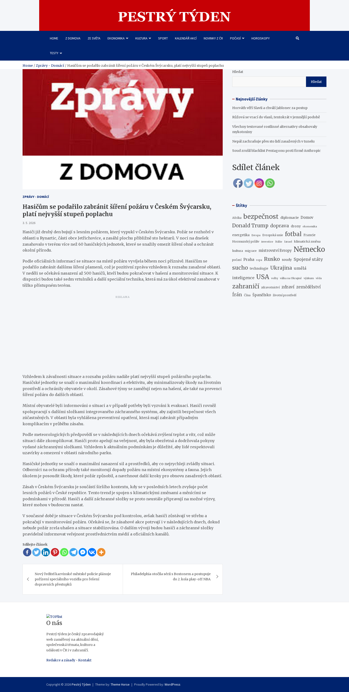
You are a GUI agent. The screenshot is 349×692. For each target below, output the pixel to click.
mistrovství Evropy (275, 250)
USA (262, 277)
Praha (248, 259)
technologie (259, 269)
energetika (241, 235)
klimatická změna (307, 241)
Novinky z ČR (213, 38)
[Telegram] (73, 552)
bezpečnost (260, 216)
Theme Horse (120, 684)
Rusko (272, 259)
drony (296, 226)
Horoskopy (260, 38)
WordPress (172, 684)
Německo (309, 249)
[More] (101, 552)
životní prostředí (284, 295)
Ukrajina (281, 268)
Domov (307, 217)
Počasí (235, 38)
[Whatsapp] (64, 552)
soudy (287, 260)
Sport (163, 38)
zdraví (288, 287)
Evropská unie (272, 235)
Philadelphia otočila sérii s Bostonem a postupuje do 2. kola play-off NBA (171, 576)
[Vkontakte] (92, 552)
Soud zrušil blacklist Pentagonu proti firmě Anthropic (276, 150)
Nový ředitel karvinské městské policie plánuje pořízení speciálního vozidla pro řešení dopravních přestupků (73, 579)
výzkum (309, 278)
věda (319, 278)
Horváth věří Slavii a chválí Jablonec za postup (269, 108)
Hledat (237, 72)
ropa (259, 260)
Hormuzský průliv (245, 241)
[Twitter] (36, 552)
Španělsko (261, 295)
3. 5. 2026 (29, 223)
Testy (54, 53)
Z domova (72, 38)
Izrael (288, 241)
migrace (251, 251)
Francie (309, 235)
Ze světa (94, 38)
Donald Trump (250, 225)
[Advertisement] (122, 334)
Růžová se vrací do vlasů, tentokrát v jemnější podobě (276, 117)
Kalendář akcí (186, 38)
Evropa (255, 235)
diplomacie (289, 217)
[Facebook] (27, 552)
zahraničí (245, 286)
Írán (237, 294)
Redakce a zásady (60, 660)
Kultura (141, 38)
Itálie (278, 241)
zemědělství (308, 287)
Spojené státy (308, 259)
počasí (236, 260)
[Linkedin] (46, 552)
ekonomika (310, 226)
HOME (54, 38)
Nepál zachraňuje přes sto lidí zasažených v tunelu (273, 141)
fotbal (293, 234)
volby (274, 278)
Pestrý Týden (81, 684)
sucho (240, 267)
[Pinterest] (55, 552)
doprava (279, 226)
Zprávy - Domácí (36, 197)
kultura (237, 251)
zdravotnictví (270, 287)
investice (267, 241)
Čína (247, 295)
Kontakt (84, 660)
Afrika (236, 218)
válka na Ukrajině (291, 278)
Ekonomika (116, 38)
